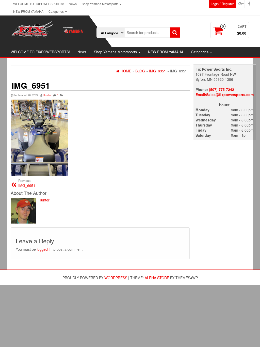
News (73, 4)
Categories (56, 11)
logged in (44, 249)
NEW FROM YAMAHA (28, 11)
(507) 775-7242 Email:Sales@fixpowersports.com (225, 92)
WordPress (115, 277)
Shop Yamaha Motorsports (100, 4)
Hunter (47, 95)
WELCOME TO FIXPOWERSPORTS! (38, 4)
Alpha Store (157, 277)
